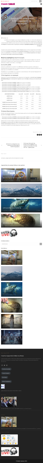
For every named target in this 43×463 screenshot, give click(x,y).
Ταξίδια (25, 195)
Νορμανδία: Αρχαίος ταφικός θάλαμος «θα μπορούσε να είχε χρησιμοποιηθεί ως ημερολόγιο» (11, 321)
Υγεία (19, 180)
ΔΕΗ (19, 66)
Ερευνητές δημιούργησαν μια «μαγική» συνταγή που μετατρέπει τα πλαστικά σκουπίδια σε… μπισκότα (11, 258)
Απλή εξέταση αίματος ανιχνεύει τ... (11, 223)
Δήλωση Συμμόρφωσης (6, 381)
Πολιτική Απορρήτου (5, 373)
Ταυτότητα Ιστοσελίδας (6, 369)
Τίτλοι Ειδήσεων (11, 180)
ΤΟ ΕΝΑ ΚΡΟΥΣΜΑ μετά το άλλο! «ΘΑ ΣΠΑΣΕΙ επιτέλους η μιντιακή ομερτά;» (16, 408)
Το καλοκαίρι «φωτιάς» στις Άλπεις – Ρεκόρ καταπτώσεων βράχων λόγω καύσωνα (11, 273)
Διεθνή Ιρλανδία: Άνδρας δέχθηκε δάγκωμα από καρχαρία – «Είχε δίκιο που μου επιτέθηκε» (11, 290)
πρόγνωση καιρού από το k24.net (9, 445)
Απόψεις (15, 195)
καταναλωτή (8, 52)
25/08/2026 (6, 261)
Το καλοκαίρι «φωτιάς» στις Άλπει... (11, 193)
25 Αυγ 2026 (5, 180)
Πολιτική (22, 195)
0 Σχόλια (39, 180)
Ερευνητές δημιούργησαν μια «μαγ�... (12, 177)
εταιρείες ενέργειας (19, 49)
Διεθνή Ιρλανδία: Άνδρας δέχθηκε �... (12, 208)
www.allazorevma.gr (5, 78)
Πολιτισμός (5, 326)
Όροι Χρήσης (4, 377)
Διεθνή (19, 195)
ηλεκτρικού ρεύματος (29, 44)
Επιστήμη (16, 180)
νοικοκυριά (20, 52)
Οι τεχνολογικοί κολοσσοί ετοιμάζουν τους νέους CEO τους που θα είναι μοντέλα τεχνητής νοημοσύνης (11, 337)
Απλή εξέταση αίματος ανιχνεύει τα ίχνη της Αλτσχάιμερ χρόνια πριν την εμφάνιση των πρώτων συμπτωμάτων (11, 306)
